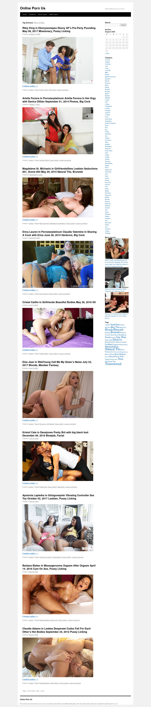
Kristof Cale (43, 487)
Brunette (107, 96)
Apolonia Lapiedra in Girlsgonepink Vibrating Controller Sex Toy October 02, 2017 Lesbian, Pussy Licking (58, 496)
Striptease (107, 218)
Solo (106, 210)
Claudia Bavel (56, 557)
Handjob (107, 144)
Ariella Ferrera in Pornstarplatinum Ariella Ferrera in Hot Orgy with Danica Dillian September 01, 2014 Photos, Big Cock (59, 99)
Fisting (107, 132)
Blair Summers (44, 223)
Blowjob (107, 89)
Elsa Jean (43, 424)
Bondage (107, 91)
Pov (112, 352)
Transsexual (113, 363)
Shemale (107, 201)
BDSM (107, 74)
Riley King (52, 90)
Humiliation (108, 146)
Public (107, 189)
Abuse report (42, 14)
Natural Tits (108, 170)
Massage (107, 161)
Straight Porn (114, 359)
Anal (106, 66)
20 (38, 691)
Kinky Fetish (108, 151)
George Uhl (53, 620)
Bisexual (107, 83)
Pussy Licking (44, 90)
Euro (106, 127)
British (107, 93)
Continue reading (30, 86)
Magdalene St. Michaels (57, 223)
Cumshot (107, 115)
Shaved (107, 356)
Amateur (107, 62)
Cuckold (107, 112)
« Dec (107, 53)
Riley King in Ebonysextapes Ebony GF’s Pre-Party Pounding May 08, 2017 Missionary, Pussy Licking (59, 29)
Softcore (107, 208)
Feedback (32, 14)
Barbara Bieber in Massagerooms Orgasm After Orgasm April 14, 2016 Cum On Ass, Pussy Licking (59, 567)
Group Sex (108, 140)
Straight (107, 359)
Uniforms (107, 229)
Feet (106, 129)
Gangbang (108, 134)
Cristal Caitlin (44, 354)
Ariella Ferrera (44, 160)
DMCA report (53, 14)
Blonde (107, 87)
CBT (106, 102)
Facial (107, 337)
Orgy (106, 174)
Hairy (106, 142)
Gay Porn (121, 337)
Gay (106, 136)
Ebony (107, 125)
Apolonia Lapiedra (46, 557)
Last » (43, 691)
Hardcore (117, 339)
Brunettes (123, 332)
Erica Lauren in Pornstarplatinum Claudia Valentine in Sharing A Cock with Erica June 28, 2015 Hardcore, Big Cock (59, 233)
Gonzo (107, 340)
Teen (106, 220)
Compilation (108, 106)
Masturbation (108, 163)
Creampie (107, 110)
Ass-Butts (108, 70)
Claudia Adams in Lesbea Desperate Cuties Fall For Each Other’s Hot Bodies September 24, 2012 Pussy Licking (56, 630)
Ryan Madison (120, 354)
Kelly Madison (116, 342)
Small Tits (108, 203)
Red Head (108, 193)
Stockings (108, 214)
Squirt (106, 212)
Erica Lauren (44, 294)
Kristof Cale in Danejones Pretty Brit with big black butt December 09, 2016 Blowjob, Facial (55, 433)
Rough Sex (108, 195)
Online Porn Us (32, 7)
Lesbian (107, 157)
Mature (107, 165)
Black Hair (123, 327)
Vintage (107, 231)
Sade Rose (61, 487)
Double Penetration (110, 123)
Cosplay (107, 108)
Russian (107, 199)
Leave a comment (62, 90)
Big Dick (107, 79)
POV (106, 186)
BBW (106, 72)
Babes (118, 324)
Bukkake (107, 98)
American (107, 64)
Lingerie (115, 344)
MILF (106, 167)
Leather (107, 155)
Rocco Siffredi (109, 354)
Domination (108, 121)
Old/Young (108, 172)
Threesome (108, 222)
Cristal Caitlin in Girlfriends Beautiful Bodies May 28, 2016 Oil (59, 302)
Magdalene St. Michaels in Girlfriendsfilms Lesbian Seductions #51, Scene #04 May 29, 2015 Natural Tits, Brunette (60, 170)
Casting (107, 100)
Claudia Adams (45, 683)
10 (36, 691)
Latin (106, 153)
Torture (107, 225)
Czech (106, 117)
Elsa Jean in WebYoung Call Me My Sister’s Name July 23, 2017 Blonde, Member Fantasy (57, 363)
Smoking (107, 206)
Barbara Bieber (44, 620)
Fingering (113, 337)
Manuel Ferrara (123, 344)
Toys (106, 227)
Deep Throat (108, 119)
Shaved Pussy (114, 356)
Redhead (126, 352)
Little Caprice (54, 683)
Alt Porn (107, 60)
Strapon (107, 216)
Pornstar (107, 184)
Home (25, 14)
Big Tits (107, 81)
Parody (107, 178)
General (107, 138)
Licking (31, 90)
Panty (106, 176)
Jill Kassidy (50, 424)
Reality (107, 191)
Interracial (108, 148)
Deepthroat (122, 335)
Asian (106, 68)
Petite (123, 350)
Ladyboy (124, 342)
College (107, 104)
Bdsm (122, 325)
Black (106, 85)
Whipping (108, 233)
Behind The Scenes (110, 77)
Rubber (107, 197)
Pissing (107, 180)
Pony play (108, 182)
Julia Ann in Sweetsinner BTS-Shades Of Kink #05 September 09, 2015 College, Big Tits (116, 316)
